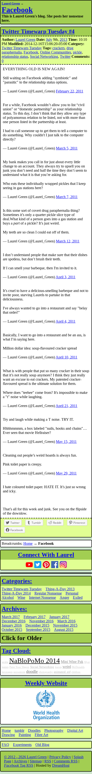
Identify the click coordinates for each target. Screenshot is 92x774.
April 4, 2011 (65, 321)
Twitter (65, 56)
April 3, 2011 (65, 277)
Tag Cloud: (16, 650)
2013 (63, 39)
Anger (64, 597)
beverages (7, 672)
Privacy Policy (60, 757)
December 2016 (13, 621)
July (49, 39)
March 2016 (66, 621)
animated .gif (62, 672)
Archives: (14, 608)
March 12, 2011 (67, 241)
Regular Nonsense (48, 593)
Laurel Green (11, 3)
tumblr (19, 730)
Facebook (17, 9)
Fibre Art (41, 735)
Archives (20, 761)
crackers (58, 48)
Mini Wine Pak (72, 662)
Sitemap (36, 761)
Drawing (8, 735)
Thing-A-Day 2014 (16, 593)
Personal (72, 593)
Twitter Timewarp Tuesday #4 (38, 31)
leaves (58, 667)
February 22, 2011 (69, 91)
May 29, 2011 (66, 473)
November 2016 (41, 621)
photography (46, 672)
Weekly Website (46, 683)
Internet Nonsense (42, 597)
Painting (25, 735)
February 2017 (35, 617)
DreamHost (60, 765)
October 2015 (12, 630)
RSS (47, 761)
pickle (77, 52)
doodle (32, 671)
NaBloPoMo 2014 (34, 660)
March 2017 (11, 617)
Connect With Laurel (46, 554)
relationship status (15, 56)
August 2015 (63, 630)
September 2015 (38, 630)
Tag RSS (18, 765)
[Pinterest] (46, 564)
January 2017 (59, 617)
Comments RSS (66, 761)
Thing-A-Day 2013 (60, 589)
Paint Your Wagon (19, 667)
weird (67, 667)
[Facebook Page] (54, 564)
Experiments (22, 745)
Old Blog (42, 745)
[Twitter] (37, 564)
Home (28, 543)
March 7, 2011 (67, 197)
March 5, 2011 (67, 148)
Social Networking (44, 56)
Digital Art (75, 730)
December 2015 (37, 625)
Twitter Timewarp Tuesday (22, 48)
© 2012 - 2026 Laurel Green (25, 757)
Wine (21, 597)
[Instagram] (63, 564)
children (75, 672)
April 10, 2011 (66, 357)
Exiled (78, 597)
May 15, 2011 (66, 442)
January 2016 (12, 625)
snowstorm (19, 672)
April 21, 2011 (66, 406)
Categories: (17, 581)
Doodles (34, 730)
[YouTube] (29, 564)
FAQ (5, 745)
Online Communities (55, 52)
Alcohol (8, 597)
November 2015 (65, 625)
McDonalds (78, 667)
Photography (53, 730)
